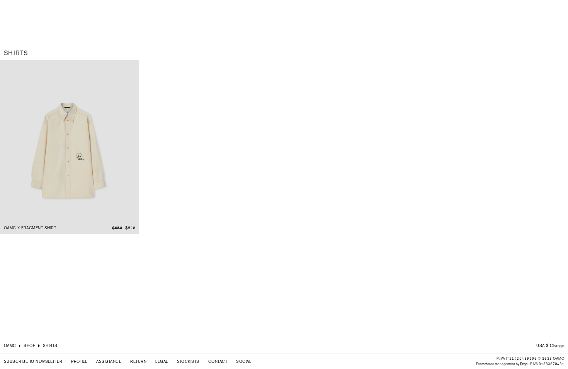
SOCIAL (243, 361)
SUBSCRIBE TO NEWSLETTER (33, 361)
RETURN (138, 361)
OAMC (10, 345)
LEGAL (161, 361)
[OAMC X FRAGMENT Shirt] (69, 147)
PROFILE (79, 361)
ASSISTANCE (108, 361)
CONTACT (217, 361)
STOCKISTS (188, 361)
